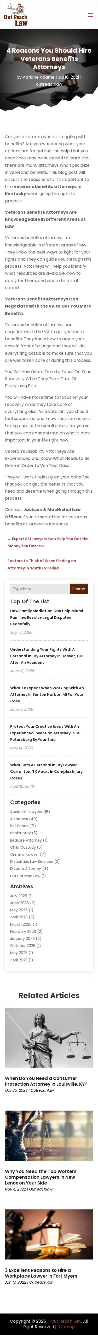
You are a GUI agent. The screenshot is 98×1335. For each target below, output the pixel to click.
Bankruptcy (20, 833)
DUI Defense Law (25, 876)
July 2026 (18, 895)
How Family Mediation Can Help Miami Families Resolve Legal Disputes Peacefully (46, 617)
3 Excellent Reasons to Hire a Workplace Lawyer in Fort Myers (41, 1273)
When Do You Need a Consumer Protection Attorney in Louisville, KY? (46, 1081)
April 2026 (19, 917)
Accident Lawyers (26, 811)
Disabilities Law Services (31, 861)
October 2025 (22, 945)
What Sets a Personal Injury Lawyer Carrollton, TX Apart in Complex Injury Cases (46, 771)
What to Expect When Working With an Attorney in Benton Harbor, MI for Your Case (47, 694)
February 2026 (23, 931)
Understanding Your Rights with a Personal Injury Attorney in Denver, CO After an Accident (46, 656)
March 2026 (21, 924)
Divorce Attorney (25, 868)
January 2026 (22, 938)
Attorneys (19, 818)
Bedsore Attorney (26, 840)
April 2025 (18, 960)
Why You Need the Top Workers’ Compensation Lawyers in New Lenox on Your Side (41, 1177)
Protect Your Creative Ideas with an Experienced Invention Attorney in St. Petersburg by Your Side (45, 733)
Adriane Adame (39, 77)
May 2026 (19, 910)
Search (78, 588)
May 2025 (18, 952)
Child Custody (23, 847)
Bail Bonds (19, 825)
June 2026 (19, 903)
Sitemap (66, 1327)
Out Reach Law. (66, 1321)
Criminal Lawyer (24, 854)
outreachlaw (49, 84)
